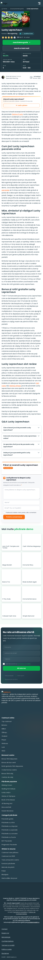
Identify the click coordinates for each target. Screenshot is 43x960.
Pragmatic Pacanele (9, 844)
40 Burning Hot (7, 803)
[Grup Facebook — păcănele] (8, 707)
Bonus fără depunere (9, 759)
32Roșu (4, 732)
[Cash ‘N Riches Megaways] (31, 539)
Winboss (5, 743)
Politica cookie (7, 949)
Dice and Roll (6, 807)
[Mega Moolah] (11, 557)
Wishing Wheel (15, 386)
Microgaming (12, 33)
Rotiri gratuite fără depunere (12, 766)
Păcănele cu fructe (9, 837)
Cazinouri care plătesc (10, 852)
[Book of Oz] (11, 574)
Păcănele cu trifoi (8, 822)
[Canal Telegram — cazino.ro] (13, 707)
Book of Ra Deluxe (8, 800)
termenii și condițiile (24, 664)
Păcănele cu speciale (10, 830)
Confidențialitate (8, 941)
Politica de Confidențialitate (26, 913)
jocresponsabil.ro (33, 922)
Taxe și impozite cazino (10, 860)
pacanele (5, 190)
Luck (3, 747)
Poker (4, 871)
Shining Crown (7, 785)
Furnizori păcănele (8, 863)
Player (4, 740)
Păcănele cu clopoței (9, 826)
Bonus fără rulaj (7, 773)
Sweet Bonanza (7, 811)
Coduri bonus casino (9, 770)
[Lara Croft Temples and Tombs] (11, 539)
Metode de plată (8, 867)
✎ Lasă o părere (21, 105)
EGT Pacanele (7, 841)
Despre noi (5, 933)
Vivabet (4, 736)
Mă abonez (21, 668)
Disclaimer (5, 953)
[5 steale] (14, 37)
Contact (5, 929)
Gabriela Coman (16, 76)
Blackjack (5, 874)
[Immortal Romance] (31, 591)
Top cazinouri (7, 721)
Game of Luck (17, 114)
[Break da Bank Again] (31, 574)
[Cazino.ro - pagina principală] (6, 692)
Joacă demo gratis (20, 42)
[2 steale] (5, 37)
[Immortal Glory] (31, 557)
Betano (4, 725)
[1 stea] (3, 37)
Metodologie (6, 937)
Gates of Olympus (8, 796)
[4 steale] (11, 37)
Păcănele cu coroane (10, 833)
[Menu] (39, 3)
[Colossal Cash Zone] (11, 608)
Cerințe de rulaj (7, 777)
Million (4, 729)
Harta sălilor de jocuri (9, 878)
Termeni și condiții (8, 945)
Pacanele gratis (7, 819)
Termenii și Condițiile (20, 912)
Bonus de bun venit (9, 762)
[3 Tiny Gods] (11, 591)
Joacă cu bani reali (21, 48)
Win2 (3, 751)
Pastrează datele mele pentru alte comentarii (21, 512)
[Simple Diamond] (31, 608)
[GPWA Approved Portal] (21, 712)
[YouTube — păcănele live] (3, 707)
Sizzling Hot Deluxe (8, 789)
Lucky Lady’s (6, 792)
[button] (16, 19)
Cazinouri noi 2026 (8, 856)
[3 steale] (8, 37)
